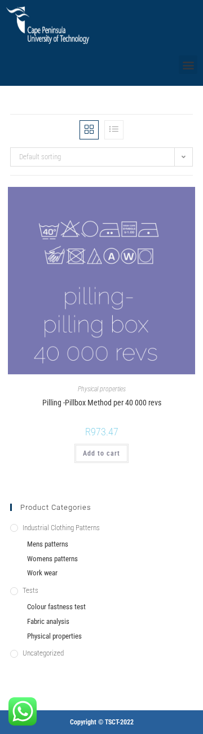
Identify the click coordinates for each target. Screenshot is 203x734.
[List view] (113, 129)
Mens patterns (47, 544)
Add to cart (101, 453)
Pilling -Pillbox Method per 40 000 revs (101, 402)
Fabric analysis (48, 621)
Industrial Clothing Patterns (61, 527)
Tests (30, 590)
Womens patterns (52, 558)
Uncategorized (43, 653)
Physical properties (102, 389)
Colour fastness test (56, 606)
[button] (188, 64)
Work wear (42, 573)
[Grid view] (89, 129)
